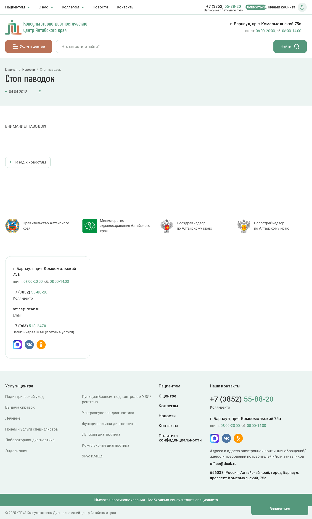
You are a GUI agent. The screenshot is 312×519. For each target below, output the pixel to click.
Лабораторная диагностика (30, 440)
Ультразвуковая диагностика (108, 412)
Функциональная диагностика (108, 423)
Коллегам (168, 406)
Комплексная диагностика (105, 445)
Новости (100, 7)
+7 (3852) (223, 6)
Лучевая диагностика (101, 434)
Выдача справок (20, 407)
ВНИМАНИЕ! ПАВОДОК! (25, 126)
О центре (167, 396)
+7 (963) (29, 326)
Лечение (12, 418)
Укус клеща (92, 456)
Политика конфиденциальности (180, 438)
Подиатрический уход (24, 396)
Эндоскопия (16, 451)
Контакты (125, 7)
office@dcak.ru (26, 309)
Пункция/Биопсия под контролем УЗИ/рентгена (116, 399)
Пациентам (169, 386)
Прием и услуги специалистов (31, 429)
